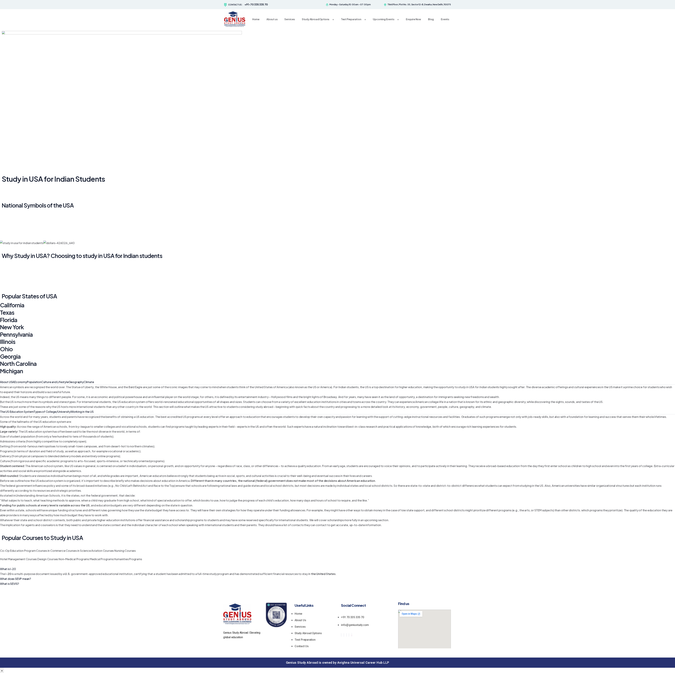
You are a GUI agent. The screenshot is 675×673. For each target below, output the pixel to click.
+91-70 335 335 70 (256, 4)
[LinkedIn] (346, 635)
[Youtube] (351, 635)
